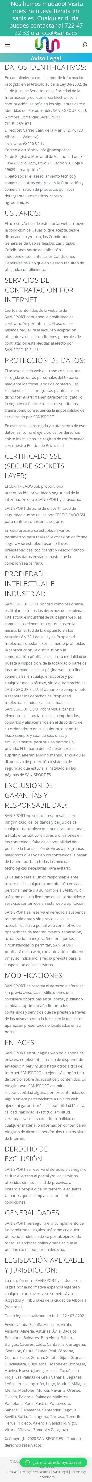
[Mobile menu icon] (7, 44)
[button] (7, 7)
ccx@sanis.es (60, 33)
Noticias (11, 1472)
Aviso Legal (60, 1472)
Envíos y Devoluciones (35, 1472)
